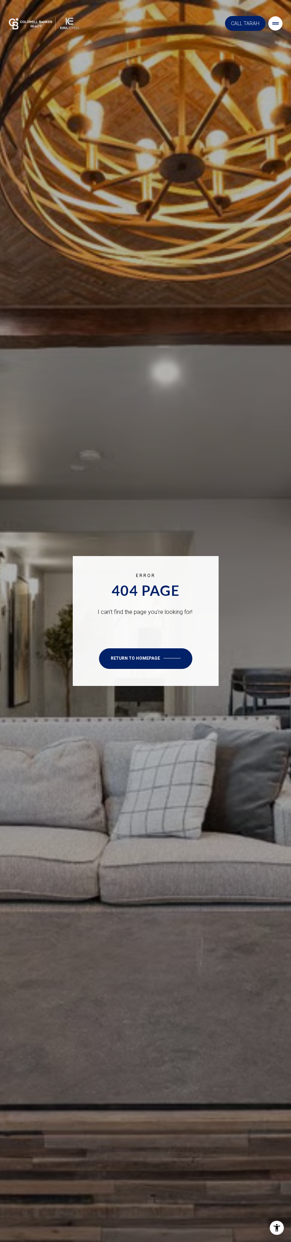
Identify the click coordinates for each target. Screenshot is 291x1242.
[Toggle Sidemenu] (275, 23)
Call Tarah (245, 23)
